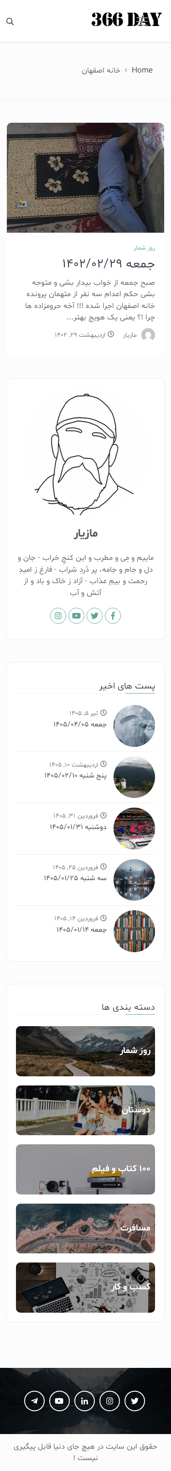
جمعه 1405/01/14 (82, 930)
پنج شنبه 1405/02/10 (75, 776)
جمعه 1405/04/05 (80, 725)
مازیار (130, 335)
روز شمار (144, 248)
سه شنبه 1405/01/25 (75, 878)
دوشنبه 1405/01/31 (78, 827)
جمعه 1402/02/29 (108, 264)
